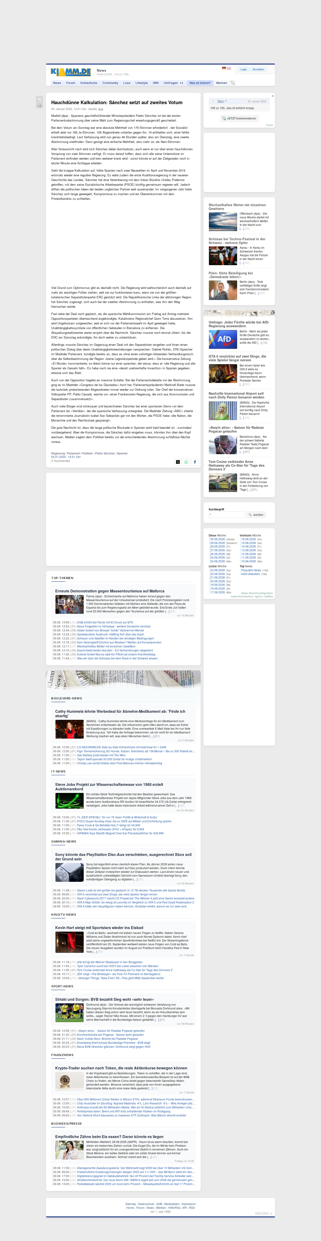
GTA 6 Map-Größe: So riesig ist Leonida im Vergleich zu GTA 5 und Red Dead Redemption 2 (135, 902)
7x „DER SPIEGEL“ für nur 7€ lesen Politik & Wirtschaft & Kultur (117, 817)
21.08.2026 (217, 577)
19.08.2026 (217, 585)
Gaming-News (63, 841)
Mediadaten (172, 1204)
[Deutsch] (224, 68)
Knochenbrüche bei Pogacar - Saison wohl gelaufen (110, 1034)
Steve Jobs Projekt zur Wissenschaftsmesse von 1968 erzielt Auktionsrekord (109, 787)
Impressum (189, 1204)
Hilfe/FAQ (174, 1207)
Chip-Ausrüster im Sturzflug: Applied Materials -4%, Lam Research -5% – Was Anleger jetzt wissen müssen (145, 1103)
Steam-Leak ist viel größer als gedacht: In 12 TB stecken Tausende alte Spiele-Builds (131, 890)
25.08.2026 (217, 557)
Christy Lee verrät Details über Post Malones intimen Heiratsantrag (119, 763)
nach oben (262, 1213)
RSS (192, 1207)
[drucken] (39, 105)
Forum (70, 83)
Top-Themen (62, 578)
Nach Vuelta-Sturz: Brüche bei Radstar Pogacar (107, 1038)
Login (244, 69)
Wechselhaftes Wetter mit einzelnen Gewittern (106, 646)
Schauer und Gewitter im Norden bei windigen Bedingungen (115, 638)
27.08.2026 (217, 550)
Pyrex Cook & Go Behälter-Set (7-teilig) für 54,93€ (108, 825)
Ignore (258, 596)
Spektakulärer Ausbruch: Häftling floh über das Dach (110, 634)
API (184, 1207)
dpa (100, 109)
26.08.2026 (217, 554)
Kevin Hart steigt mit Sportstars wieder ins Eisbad (99, 927)
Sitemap (130, 1204)
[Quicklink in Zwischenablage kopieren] (39, 99)
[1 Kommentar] (60, 461)
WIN (156, 83)
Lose (126, 83)
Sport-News (62, 986)
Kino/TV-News (63, 914)
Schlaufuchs (88, 83)
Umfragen (174, 83)
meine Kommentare (242, 596)
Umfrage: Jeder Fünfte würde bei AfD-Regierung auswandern (239, 324)
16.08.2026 (248, 539)
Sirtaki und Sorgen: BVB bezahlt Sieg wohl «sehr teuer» (104, 999)
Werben (221, 83)
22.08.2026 (217, 574)
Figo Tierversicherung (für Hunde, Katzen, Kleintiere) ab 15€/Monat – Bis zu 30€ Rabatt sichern (137, 751)
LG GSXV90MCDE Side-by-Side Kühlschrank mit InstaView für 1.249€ (121, 747)
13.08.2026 (248, 550)
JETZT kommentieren (241, 118)
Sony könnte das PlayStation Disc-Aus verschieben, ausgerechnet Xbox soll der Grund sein (123, 857)
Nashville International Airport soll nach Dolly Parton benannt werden (236, 395)
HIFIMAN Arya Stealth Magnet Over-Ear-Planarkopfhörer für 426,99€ (120, 833)
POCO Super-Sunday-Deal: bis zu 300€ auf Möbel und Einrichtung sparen (124, 821)
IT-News (58, 771)
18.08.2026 (217, 588)
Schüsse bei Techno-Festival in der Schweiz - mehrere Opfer (237, 240)
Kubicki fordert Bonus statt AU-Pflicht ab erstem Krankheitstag (116, 654)
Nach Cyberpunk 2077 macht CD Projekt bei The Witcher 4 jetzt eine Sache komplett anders (135, 898)
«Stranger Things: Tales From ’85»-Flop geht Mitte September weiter (120, 978)
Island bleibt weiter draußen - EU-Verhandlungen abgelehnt (115, 650)
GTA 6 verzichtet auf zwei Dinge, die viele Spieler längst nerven (117, 894)
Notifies (268, 596)
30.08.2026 (217, 539)
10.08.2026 (248, 561)
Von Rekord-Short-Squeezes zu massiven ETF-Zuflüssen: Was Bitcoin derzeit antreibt (131, 1115)
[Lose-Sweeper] (233, 84)
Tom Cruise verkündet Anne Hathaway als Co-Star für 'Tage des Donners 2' (125, 970)
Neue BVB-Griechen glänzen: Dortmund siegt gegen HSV (114, 1046)
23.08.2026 (217, 570)
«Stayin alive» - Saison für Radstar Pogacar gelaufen (111, 1030)
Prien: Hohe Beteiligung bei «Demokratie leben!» (231, 275)
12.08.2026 (248, 554)
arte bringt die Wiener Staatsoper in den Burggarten (110, 962)
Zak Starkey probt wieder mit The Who (101, 755)
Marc (221, 101)
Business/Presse (66, 1123)
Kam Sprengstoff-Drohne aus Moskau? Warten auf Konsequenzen (119, 642)
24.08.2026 (217, 561)
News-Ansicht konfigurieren (257, 593)
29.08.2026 (217, 543)
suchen (258, 514)
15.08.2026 (248, 543)
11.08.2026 (248, 557)
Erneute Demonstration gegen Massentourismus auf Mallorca (109, 591)
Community (110, 83)
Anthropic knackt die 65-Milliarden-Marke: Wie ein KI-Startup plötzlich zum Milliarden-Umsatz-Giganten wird (145, 1107)
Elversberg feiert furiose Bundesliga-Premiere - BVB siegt (113, 1042)
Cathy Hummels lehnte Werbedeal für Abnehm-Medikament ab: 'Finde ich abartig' (120, 713)
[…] (167, 611)
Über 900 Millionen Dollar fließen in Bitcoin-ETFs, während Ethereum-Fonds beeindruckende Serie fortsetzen (146, 1099)
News (57, 83)
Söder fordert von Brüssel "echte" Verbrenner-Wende (110, 630)
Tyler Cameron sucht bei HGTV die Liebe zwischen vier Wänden (118, 966)
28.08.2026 (217, 546)
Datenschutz (146, 1204)
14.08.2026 (248, 546)
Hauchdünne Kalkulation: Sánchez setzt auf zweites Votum (117, 102)
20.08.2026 (217, 581)
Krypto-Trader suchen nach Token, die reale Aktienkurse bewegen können (121, 1068)
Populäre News (251, 570)
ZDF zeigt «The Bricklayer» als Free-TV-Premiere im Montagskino (118, 974)
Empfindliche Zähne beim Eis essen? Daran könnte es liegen (109, 1136)
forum (269, 125)
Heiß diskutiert (250, 574)
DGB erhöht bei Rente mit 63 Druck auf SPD (105, 622)
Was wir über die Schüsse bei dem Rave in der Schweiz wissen (117, 658)
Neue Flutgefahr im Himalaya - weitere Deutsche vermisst (113, 626)
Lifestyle (142, 83)
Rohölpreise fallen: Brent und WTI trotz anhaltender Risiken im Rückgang (123, 1111)
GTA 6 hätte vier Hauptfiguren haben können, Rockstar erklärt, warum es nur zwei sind (132, 906)
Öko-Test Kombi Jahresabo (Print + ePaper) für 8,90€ (110, 829)
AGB (159, 1204)
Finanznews (62, 1055)
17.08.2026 (217, 592)
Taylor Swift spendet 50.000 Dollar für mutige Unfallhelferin (114, 759)
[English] (229, 68)
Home (130, 1207)
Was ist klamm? (200, 83)
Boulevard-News (66, 698)
